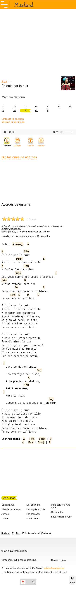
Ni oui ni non (32, 518)
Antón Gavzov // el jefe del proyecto (45, 226)
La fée (4, 518)
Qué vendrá (57, 512)
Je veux (5, 514)
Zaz (4, 81)
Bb (36, 110)
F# (69, 106)
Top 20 (30, 146)
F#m (26, 251)
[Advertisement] (38, 44)
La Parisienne (33, 505)
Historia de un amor (11, 509)
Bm (16, 287)
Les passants (33, 514)
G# (14, 110)
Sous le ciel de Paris (61, 516)
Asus (19, 244)
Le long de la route (35, 509)
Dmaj (19, 258)
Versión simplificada (13, 121)
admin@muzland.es (54, 568)
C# (14, 106)
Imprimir (41, 146)
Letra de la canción (12, 118)
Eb (36, 106)
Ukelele (17, 146)
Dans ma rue (7, 505)
